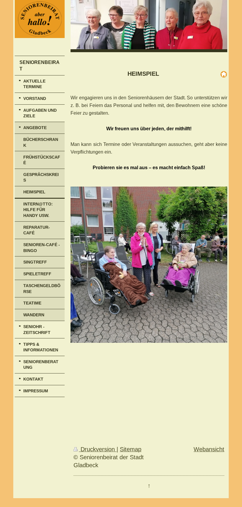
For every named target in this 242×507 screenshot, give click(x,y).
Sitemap (130, 449)
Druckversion (98, 449)
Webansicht (209, 449)
